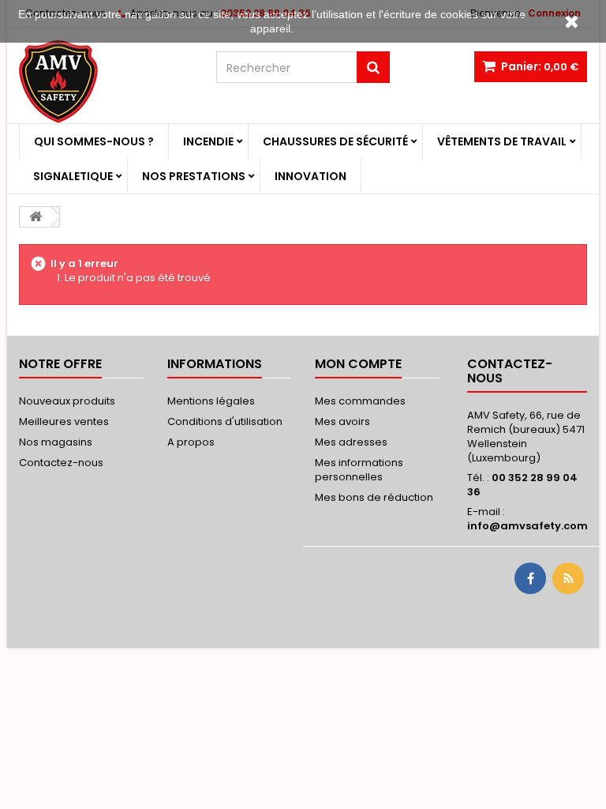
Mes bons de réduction (374, 497)
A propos (191, 442)
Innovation (310, 176)
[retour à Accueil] (35, 217)
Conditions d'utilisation (224, 421)
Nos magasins (55, 442)
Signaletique (73, 176)
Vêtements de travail (502, 141)
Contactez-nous (61, 462)
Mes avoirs (342, 421)
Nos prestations (193, 176)
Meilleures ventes (64, 421)
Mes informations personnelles (359, 469)
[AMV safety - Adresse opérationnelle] (106, 81)
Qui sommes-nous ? (94, 141)
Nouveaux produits (67, 400)
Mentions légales (211, 400)
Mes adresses (351, 442)
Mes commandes (360, 400)
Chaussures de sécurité (335, 141)
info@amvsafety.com (527, 525)
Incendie (208, 141)
